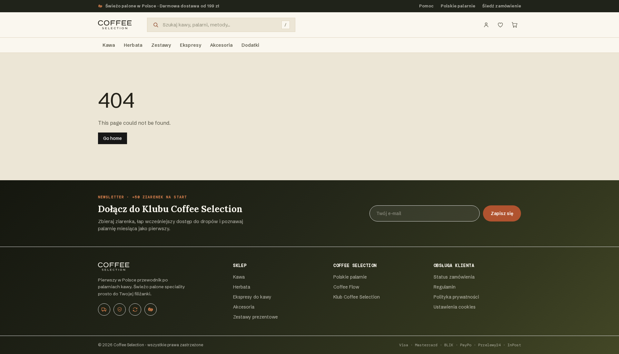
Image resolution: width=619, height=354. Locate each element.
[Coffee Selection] (115, 24)
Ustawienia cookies (455, 307)
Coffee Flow (346, 287)
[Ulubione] (500, 24)
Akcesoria (243, 307)
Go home (112, 138)
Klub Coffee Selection (356, 297)
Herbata (241, 287)
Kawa (239, 277)
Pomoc (426, 6)
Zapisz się (502, 213)
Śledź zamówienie (501, 6)
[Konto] (486, 24)
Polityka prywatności (456, 297)
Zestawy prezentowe (255, 317)
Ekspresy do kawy (252, 297)
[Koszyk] (514, 24)
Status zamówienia (454, 277)
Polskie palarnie (458, 6)
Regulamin (445, 287)
